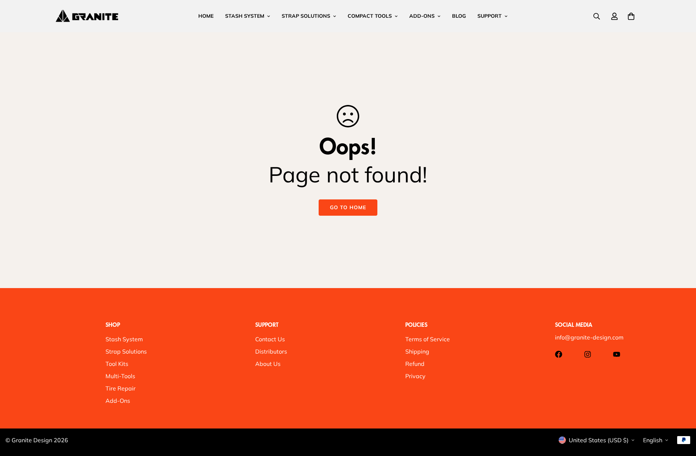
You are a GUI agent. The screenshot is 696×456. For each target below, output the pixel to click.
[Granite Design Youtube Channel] (616, 354)
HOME (206, 16)
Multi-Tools (120, 376)
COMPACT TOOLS (370, 16)
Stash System (124, 339)
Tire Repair (120, 388)
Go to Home (348, 207)
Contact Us (270, 339)
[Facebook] (558, 354)
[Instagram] (587, 354)
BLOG (459, 16)
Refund (414, 363)
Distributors (271, 351)
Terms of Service (427, 339)
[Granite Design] (87, 16)
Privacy (415, 376)
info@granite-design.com (589, 337)
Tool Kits (116, 363)
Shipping (417, 351)
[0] (631, 16)
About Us (268, 363)
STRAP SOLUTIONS (306, 16)
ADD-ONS (422, 16)
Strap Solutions (126, 351)
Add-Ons (117, 400)
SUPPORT (489, 16)
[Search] (596, 16)
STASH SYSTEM (244, 16)
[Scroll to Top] (682, 416)
